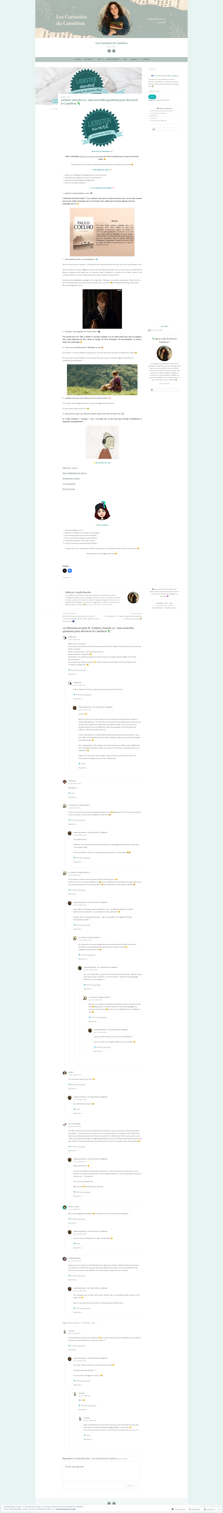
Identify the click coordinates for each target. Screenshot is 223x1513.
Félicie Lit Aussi (73, 1207)
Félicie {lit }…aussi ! (70, 468)
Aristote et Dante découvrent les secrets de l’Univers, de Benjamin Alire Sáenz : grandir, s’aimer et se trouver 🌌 (81, 617)
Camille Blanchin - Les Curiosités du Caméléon (95, 707)
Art (99, 59)
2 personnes (81, 670)
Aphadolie (72, 781)
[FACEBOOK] (109, 1503)
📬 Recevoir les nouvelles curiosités (164, 76)
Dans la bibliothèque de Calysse (75, 473)
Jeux (125, 59)
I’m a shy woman (69, 484)
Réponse (130, 1485)
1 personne (81, 820)
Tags (69, 97)
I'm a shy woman (74, 1124)
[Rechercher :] (164, 69)
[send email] (114, 51)
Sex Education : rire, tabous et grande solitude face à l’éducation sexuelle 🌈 (123, 616)
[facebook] (109, 51)
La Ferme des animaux (158, 113)
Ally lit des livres (69, 489)
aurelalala (72, 637)
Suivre (152, 97)
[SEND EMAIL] (114, 1503)
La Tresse (154, 118)
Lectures (88, 59)
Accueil (77, 59)
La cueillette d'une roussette (79, 805)
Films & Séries (112, 59)
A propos (146, 59)
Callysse (71, 1331)
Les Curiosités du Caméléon (111, 43)
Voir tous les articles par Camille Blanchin (99, 604)
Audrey (70, 1072)
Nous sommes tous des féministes (162, 111)
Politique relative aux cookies (66, 1509)
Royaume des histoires (71, 478)
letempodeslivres (74, 1258)
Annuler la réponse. (123, 1459)
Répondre (72, 674)
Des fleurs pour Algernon (159, 121)
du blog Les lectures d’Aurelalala (91, 156)
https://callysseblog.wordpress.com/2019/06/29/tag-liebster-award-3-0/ (111, 1430)
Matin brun (154, 116)
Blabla (133, 59)
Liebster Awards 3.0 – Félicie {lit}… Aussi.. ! (81, 1323)
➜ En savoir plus (164, 383)
